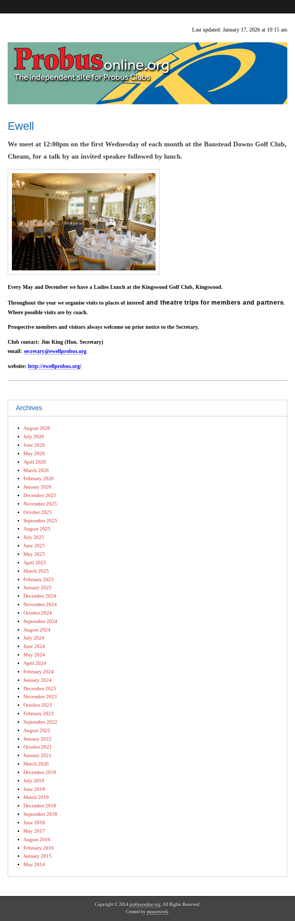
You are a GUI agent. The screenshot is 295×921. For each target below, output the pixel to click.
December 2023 (39, 688)
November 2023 (40, 696)
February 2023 (38, 713)
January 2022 (37, 739)
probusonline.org (145, 904)
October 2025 (37, 512)
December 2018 (39, 805)
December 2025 (39, 495)
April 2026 (34, 462)
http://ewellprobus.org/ (54, 366)
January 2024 (37, 680)
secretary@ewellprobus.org (55, 351)
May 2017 (34, 831)
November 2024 (40, 604)
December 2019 (39, 772)
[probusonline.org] (147, 59)
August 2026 (36, 428)
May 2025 (34, 554)
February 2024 (38, 671)
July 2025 (33, 537)
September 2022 (40, 722)
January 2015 (37, 856)
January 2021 (37, 755)
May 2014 (34, 864)
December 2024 (39, 596)
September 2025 (40, 520)
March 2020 (36, 764)
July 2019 (33, 781)
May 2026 (34, 453)
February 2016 (38, 848)
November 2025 (40, 504)
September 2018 (40, 814)
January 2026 (37, 487)
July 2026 (33, 436)
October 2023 (37, 705)
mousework (157, 911)
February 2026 (38, 478)
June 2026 (34, 445)
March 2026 (36, 470)
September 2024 (40, 621)
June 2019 (34, 789)
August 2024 (36, 630)
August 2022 (36, 730)
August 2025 (36, 529)
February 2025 (38, 579)
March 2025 (36, 571)
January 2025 (37, 587)
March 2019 (36, 797)
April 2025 (34, 562)
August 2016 (36, 839)
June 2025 (34, 545)
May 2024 (34, 655)
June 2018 (34, 822)
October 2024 (37, 613)
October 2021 (37, 747)
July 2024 (33, 638)
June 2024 (34, 646)
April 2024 (34, 663)
